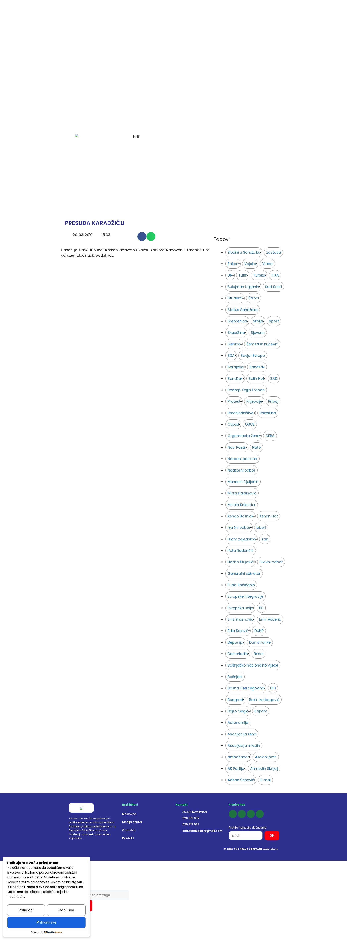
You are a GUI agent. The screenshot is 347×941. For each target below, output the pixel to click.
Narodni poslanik (242, 458)
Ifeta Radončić (241, 550)
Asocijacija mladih (244, 745)
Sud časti (273, 286)
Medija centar (132, 822)
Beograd (235, 699)
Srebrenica (237, 321)
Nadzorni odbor (241, 470)
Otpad (233, 424)
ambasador (238, 756)
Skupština (236, 332)
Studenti (235, 298)
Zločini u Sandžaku (244, 252)
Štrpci (253, 298)
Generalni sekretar (244, 573)
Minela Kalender (242, 504)
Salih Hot (256, 378)
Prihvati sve (46, 922)
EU (261, 607)
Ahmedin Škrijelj (264, 768)
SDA (231, 355)
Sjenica (234, 344)
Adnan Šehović (241, 779)
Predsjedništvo (241, 412)
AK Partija (236, 768)
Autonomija (238, 722)
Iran (264, 539)
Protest (234, 401)
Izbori (261, 527)
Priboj (273, 401)
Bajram (260, 711)
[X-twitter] (260, 814)
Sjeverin (258, 332)
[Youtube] (251, 814)
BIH (273, 688)
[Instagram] (242, 814)
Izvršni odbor (239, 527)
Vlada (267, 263)
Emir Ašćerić (270, 619)
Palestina (268, 412)
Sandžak (235, 378)
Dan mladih (238, 653)
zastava (273, 252)
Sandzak (257, 366)
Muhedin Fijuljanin (243, 481)
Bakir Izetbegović (264, 699)
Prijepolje (254, 401)
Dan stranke (260, 642)
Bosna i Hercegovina (246, 688)
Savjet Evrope (253, 355)
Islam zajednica (241, 539)
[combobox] (99, 895)
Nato (256, 447)
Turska (259, 275)
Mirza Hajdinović (242, 493)
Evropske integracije (245, 596)
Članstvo (129, 830)
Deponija (235, 642)
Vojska (250, 263)
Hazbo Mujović (240, 561)
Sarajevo (235, 366)
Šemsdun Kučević (262, 344)
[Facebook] (233, 814)
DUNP (259, 630)
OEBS (270, 435)
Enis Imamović (240, 619)
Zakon (233, 263)
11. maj (265, 779)
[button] (141, 236)
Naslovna (129, 814)
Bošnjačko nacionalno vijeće (253, 665)
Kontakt (128, 838)
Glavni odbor (271, 561)
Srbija (258, 321)
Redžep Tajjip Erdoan (246, 389)
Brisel (258, 653)
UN (230, 275)
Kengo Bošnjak (240, 516)
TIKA (275, 275)
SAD (273, 378)
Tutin (242, 275)
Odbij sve (66, 910)
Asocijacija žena (242, 734)
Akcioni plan (266, 756)
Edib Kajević (238, 630)
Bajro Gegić (238, 711)
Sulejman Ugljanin (243, 286)
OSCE (250, 424)
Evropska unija (240, 607)
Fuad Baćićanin (241, 584)
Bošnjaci (235, 676)
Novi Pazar (237, 447)
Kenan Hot (268, 516)
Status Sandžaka (243, 309)
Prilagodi (26, 910)
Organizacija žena (243, 435)
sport (274, 321)
